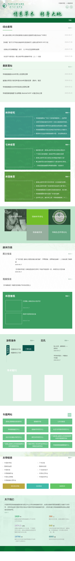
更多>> (70, 27)
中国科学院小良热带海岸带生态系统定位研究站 (37, 445)
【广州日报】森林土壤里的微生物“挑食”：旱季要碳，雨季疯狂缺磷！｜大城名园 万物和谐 (43, 260)
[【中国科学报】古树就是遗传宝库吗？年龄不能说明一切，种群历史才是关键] (8, 271)
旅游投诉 (62, 486)
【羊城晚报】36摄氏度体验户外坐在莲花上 (17, 285)
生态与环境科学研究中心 (61, 429)
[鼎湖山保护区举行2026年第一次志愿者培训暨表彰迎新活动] (19, 190)
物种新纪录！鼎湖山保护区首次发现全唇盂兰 (50, 150)
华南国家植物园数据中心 (61, 445)
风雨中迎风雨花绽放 (29, 314)
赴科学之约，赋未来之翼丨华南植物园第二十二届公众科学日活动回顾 (52, 197)
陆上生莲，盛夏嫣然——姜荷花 (61, 347)
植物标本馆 (37, 421)
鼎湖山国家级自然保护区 (14, 421)
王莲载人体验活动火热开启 (31, 301)
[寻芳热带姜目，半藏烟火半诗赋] (46, 358)
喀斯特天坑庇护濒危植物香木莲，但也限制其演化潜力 (52, 133)
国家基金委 (8, 466)
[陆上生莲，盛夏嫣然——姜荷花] (46, 349)
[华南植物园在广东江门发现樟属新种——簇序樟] (19, 126)
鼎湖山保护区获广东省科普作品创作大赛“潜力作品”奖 (52, 186)
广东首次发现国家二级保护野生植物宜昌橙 (50, 154)
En (67, 7)
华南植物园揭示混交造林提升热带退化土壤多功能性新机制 (52, 129)
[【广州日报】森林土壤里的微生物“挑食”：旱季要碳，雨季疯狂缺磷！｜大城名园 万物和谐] (8, 261)
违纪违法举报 (15, 486)
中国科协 (7, 470)
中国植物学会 (8, 473)
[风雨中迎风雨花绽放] (14, 318)
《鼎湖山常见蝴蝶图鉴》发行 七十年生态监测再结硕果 (21, 49)
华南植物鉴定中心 (14, 429)
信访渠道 (39, 486)
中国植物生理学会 (10, 480)
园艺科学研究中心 (37, 437)
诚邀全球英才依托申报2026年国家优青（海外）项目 (22, 80)
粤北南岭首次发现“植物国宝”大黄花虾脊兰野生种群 (52, 161)
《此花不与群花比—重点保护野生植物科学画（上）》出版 (22, 56)
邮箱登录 (70, 3)
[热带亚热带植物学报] (22, 388)
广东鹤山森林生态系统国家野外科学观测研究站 (13, 445)
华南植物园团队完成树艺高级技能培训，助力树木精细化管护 (52, 190)
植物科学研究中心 (37, 429)
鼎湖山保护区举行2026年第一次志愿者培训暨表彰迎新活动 (52, 182)
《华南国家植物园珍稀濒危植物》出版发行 (50, 165)
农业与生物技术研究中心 (14, 437)
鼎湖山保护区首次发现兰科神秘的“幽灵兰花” (50, 158)
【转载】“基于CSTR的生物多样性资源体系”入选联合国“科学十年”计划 (25, 42)
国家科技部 (42, 466)
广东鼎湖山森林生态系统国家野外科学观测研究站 (61, 437)
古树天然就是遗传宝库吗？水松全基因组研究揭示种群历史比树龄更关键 (52, 122)
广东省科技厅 (43, 470)
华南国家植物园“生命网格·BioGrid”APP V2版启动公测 (22, 93)
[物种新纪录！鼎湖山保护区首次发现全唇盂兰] (19, 158)
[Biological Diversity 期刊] (54, 388)
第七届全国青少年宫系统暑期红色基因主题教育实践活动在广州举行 (25, 35)
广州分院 (42, 463)
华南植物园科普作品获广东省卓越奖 (47, 193)
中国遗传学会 (43, 477)
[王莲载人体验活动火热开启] (14, 305)
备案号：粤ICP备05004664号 (33, 554)
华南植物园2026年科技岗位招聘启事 (16, 87)
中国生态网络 (8, 477)
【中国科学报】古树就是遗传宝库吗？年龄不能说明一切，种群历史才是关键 (40, 269)
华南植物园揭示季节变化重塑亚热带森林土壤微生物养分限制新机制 (52, 126)
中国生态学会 (43, 473)
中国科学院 (62, 3)
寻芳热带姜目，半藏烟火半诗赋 (61, 357)
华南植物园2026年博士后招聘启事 (15, 74)
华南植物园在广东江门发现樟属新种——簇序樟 (51, 118)
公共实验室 (61, 421)
